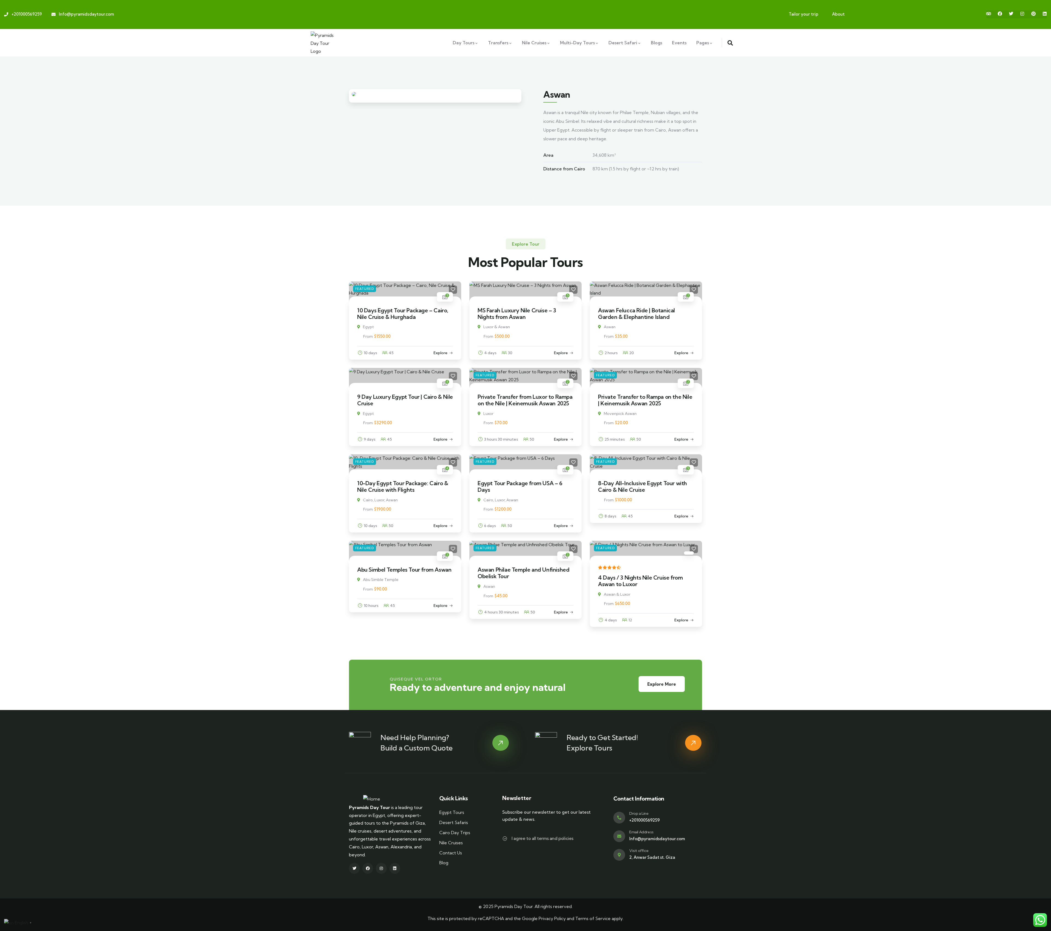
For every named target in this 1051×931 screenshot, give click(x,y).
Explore (440, 352)
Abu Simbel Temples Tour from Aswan (404, 569)
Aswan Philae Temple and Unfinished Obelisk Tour (523, 573)
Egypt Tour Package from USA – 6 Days (520, 486)
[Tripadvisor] (988, 13)
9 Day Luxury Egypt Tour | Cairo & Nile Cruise (405, 400)
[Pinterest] (1033, 13)
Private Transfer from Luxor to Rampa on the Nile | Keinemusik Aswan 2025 (525, 400)
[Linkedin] (1045, 13)
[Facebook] (1000, 13)
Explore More (661, 684)
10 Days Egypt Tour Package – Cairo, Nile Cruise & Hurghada (402, 313)
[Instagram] (1022, 13)
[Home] (371, 799)
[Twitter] (1011, 13)
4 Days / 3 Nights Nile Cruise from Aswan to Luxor (640, 580)
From (368, 336)
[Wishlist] (453, 290)
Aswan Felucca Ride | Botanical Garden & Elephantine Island (636, 313)
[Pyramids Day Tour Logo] (324, 42)
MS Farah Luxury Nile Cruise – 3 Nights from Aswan (517, 313)
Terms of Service (593, 918)
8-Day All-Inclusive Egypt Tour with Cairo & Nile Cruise (642, 486)
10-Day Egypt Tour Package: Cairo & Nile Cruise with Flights (402, 486)
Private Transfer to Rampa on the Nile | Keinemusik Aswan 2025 (645, 400)
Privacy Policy (552, 918)
